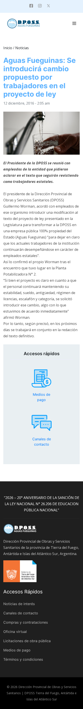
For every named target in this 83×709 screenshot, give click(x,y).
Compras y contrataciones (25, 622)
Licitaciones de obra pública (27, 641)
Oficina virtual (15, 631)
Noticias (22, 47)
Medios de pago (42, 378)
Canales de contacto (42, 423)
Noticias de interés (19, 604)
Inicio (7, 47)
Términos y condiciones (23, 659)
